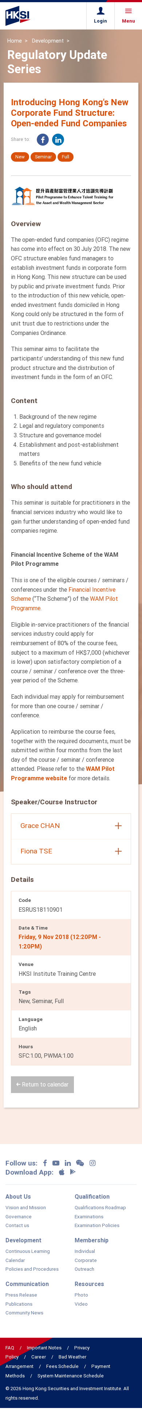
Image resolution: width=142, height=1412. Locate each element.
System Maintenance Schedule (71, 1376)
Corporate (86, 1260)
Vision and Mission (25, 1208)
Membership (92, 1240)
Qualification (92, 1196)
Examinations (89, 1217)
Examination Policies (97, 1225)
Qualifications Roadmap (100, 1208)
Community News (24, 1313)
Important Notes (44, 1348)
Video (81, 1304)
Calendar (15, 1260)
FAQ (9, 1348)
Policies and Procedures (32, 1269)
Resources (89, 1283)
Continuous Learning (27, 1251)
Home (14, 41)
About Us (18, 1196)
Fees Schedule (62, 1366)
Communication (27, 1283)
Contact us (17, 1225)
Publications (18, 1304)
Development (48, 41)
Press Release (21, 1295)
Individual (85, 1251)
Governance (18, 1217)
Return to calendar (44, 1084)
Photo (81, 1295)
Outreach (84, 1269)
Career (38, 1357)
